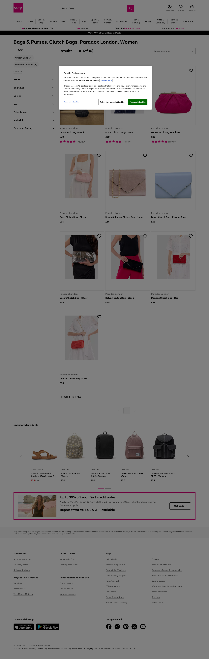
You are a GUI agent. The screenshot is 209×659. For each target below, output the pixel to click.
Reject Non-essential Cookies (112, 102)
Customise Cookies (72, 102)
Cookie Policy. (106, 80)
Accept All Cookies (138, 102)
